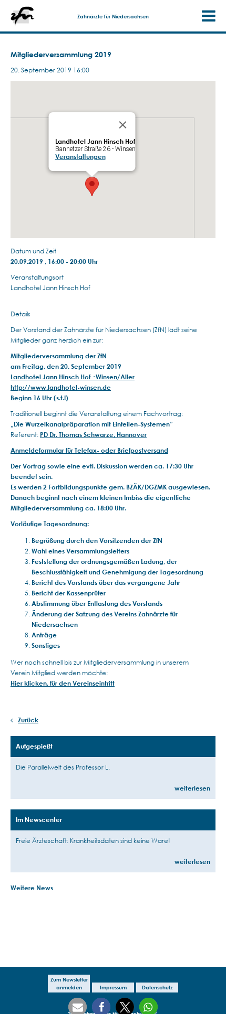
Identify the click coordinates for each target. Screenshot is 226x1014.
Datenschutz (157, 987)
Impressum (113, 987)
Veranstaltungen (80, 157)
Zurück (28, 720)
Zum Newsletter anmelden (69, 983)
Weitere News (32, 888)
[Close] (123, 124)
